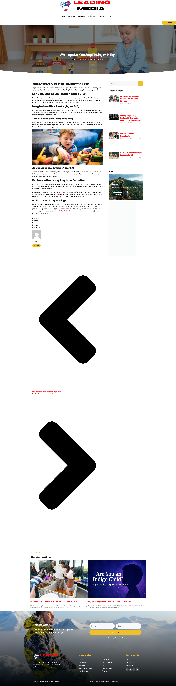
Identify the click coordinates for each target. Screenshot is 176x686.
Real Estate (81, 16)
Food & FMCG (102, 16)
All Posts (36, 246)
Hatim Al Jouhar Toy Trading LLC (63, 211)
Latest (88, 50)
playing (61, 192)
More (110, 16)
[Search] (140, 83)
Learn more (117, 194)
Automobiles (72, 16)
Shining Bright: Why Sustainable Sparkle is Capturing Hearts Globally (130, 118)
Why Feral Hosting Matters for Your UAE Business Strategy (131, 98)
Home (63, 16)
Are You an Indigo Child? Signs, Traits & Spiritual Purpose (110, 601)
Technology (91, 16)
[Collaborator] (122, 256)
